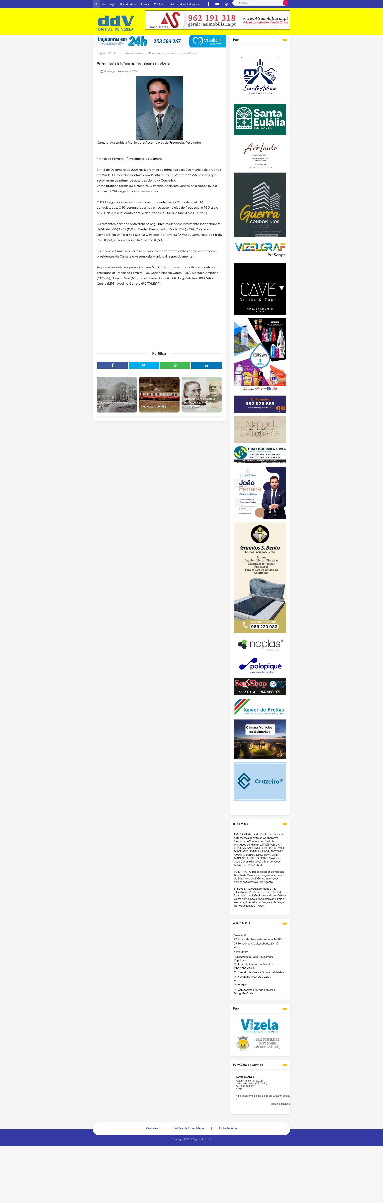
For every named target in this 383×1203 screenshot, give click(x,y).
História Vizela (128, 4)
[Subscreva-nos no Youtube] (217, 4)
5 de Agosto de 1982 (153, 406)
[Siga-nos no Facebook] (208, 4)
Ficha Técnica (228, 1128)
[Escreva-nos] (226, 4)
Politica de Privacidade (189, 1128)
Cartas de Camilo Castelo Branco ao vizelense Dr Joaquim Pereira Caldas (199, 402)
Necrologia (108, 4)
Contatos (159, 4)
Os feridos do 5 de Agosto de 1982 (117, 404)
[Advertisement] (159, 317)
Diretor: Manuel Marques (184, 4)
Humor (145, 4)
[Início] (96, 4)
